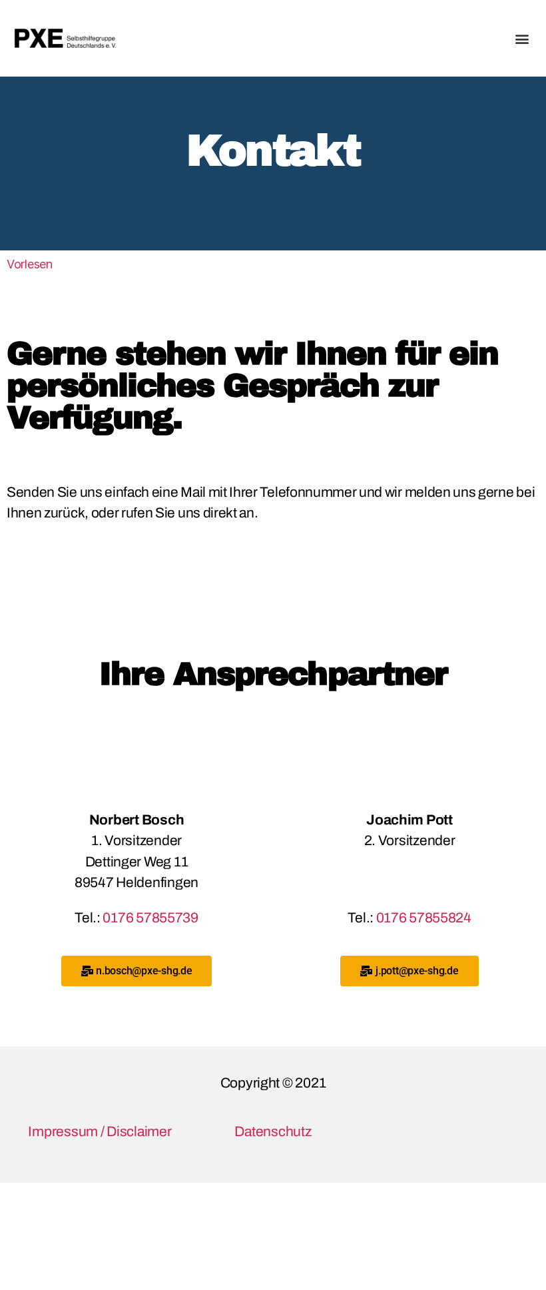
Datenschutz (272, 1131)
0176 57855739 (150, 917)
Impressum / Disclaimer (99, 1131)
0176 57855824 (423, 917)
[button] (522, 38)
